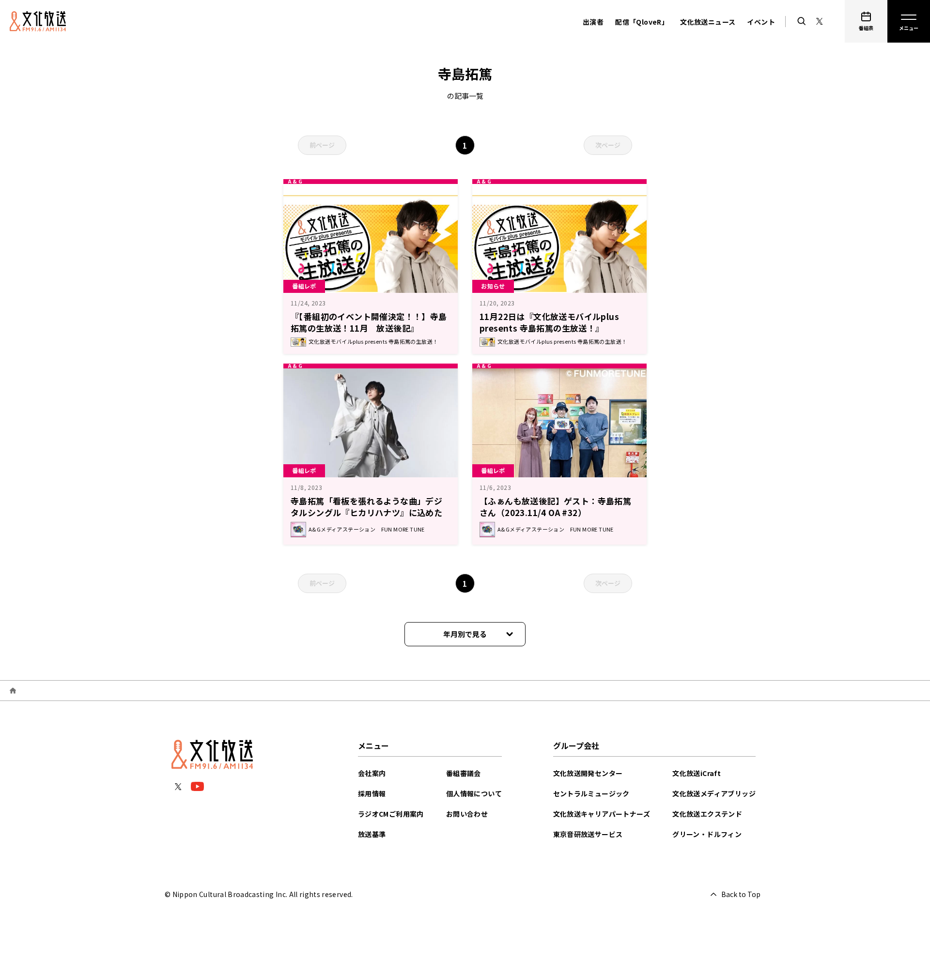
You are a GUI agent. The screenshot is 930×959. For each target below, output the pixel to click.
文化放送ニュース (707, 22)
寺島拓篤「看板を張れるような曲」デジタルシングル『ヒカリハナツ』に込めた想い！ (366, 512)
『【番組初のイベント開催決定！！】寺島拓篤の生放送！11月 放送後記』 (369, 322)
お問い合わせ (467, 814)
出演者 (593, 22)
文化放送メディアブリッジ (714, 793)
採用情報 (372, 793)
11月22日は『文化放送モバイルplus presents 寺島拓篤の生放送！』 (549, 322)
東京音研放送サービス (588, 834)
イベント (761, 22)
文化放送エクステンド (707, 814)
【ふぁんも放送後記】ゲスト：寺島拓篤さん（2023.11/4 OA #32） (555, 506)
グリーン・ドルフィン (707, 834)
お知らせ (493, 286)
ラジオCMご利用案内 (391, 814)
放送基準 (372, 834)
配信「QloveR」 (641, 22)
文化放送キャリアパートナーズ (602, 814)
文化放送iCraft (696, 773)
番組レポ (304, 286)
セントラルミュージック (591, 793)
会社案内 (372, 773)
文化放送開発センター (588, 773)
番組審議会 (463, 773)
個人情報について (474, 793)
